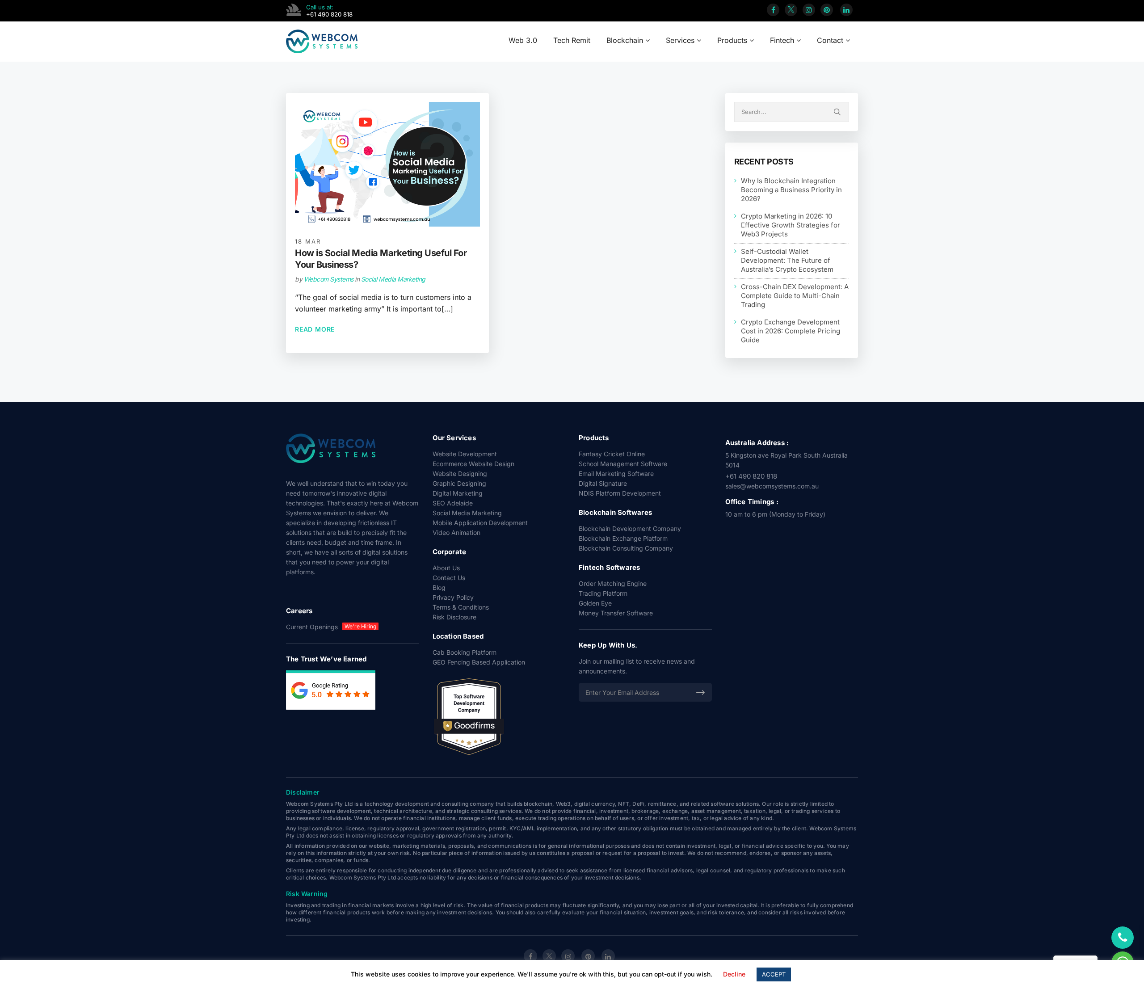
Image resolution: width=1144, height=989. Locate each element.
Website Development (465, 454)
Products (733, 40)
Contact (831, 40)
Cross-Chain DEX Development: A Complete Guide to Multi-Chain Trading (795, 295)
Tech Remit (571, 40)
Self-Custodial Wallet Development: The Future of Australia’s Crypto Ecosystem (787, 260)
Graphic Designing (459, 483)
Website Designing (460, 473)
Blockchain (625, 40)
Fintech (783, 40)
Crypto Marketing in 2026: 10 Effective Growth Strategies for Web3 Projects (790, 224)
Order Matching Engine (613, 583)
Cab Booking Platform (464, 652)
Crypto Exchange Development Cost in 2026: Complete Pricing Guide (790, 330)
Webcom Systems (328, 279)
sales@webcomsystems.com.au (772, 486)
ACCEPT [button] (774, 974)
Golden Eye (595, 603)
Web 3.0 (523, 40)
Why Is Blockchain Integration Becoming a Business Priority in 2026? (791, 189)
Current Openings (312, 627)
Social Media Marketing (393, 279)
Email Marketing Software (616, 473)
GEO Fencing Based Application (479, 662)
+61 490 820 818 (751, 476)
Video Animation (456, 532)
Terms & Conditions (461, 607)
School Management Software (623, 463)
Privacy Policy (453, 597)
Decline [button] (734, 974)
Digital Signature (603, 483)
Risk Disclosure (454, 617)
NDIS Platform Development (620, 493)
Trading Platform (603, 593)
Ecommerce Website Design (473, 463)
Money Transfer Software (616, 613)
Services (681, 40)
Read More (315, 329)
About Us (446, 568)
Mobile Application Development (480, 522)
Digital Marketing (458, 493)
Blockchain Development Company (630, 528)
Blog (439, 587)
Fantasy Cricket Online (612, 454)
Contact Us (449, 577)
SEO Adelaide (453, 503)
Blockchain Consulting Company (626, 548)
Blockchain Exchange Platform (623, 538)
